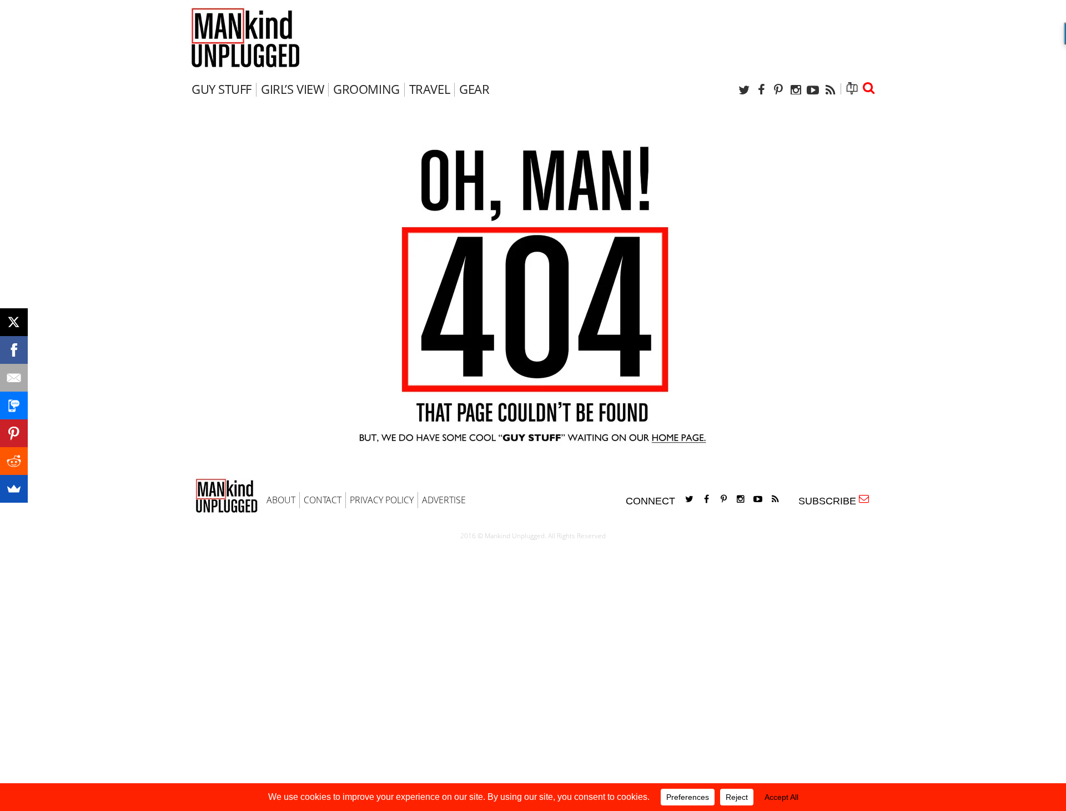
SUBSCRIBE (830, 501)
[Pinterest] (778, 89)
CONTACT (322, 500)
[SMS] (14, 405)
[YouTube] (812, 89)
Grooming (366, 89)
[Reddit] (14, 461)
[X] (14, 322)
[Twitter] (744, 89)
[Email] (14, 378)
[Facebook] (761, 89)
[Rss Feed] (830, 89)
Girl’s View (292, 89)
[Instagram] (795, 89)
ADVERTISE (444, 500)
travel (429, 89)
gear (474, 89)
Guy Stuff (222, 89)
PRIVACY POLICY (382, 500)
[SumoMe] (14, 489)
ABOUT (280, 500)
